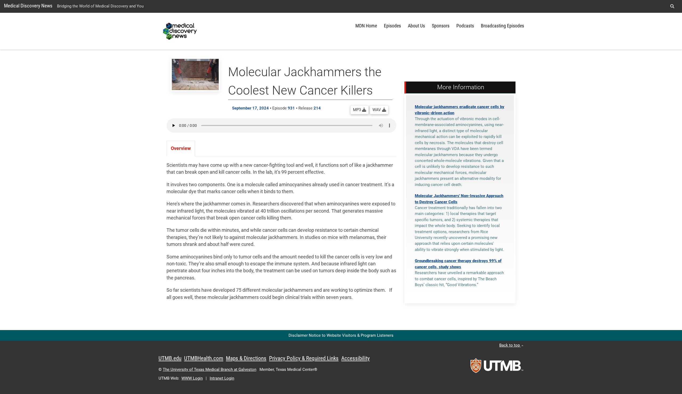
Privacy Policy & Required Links (304, 358)
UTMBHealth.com (203, 358)
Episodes (392, 26)
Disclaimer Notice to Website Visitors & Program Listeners (341, 335)
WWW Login (192, 378)
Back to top (510, 345)
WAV (377, 109)
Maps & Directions (246, 358)
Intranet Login (222, 378)
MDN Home (366, 26)
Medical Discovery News (28, 6)
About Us (416, 26)
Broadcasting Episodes (502, 26)
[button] (672, 6)
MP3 (357, 109)
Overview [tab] (181, 148)
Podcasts (465, 26)
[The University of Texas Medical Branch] (180, 31)
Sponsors (440, 26)
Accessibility (355, 358)
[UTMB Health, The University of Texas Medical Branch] (496, 367)
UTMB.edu (170, 358)
